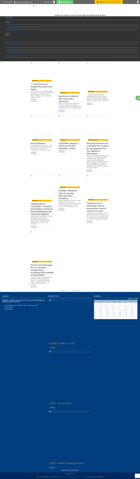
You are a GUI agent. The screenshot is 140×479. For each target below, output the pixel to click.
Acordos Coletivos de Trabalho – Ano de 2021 (22, 32)
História (9, 20)
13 (120, 309)
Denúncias (8, 33)
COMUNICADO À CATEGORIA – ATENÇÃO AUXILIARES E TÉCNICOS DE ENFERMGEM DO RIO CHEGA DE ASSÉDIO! (42, 209)
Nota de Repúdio (38, 143)
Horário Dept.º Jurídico (14, 24)
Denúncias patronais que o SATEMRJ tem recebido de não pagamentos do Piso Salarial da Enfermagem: (98, 148)
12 (114, 309)
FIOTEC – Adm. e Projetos (60, 403)
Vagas (7, 35)
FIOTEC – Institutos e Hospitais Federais (66, 463)
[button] (7, 2)
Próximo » (78, 290)
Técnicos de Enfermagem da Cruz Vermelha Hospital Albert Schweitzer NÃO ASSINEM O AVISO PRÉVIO (42, 270)
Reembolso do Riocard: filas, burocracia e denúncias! (69, 98)
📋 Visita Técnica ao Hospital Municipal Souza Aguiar (41, 86)
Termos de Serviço (80, 476)
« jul (95, 322)
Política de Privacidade (66, 476)
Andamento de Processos (14, 29)
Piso (8, 25)
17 (101, 312)
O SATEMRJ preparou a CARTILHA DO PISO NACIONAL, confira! (69, 146)
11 (107, 309)
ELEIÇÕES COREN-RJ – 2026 (61, 343)
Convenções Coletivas (13, 27)
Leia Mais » (34, 99)
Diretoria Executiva (13, 19)
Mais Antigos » (75, 470)
